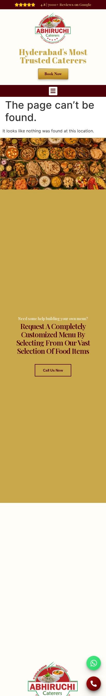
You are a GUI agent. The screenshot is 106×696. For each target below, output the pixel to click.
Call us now (53, 370)
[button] (53, 91)
